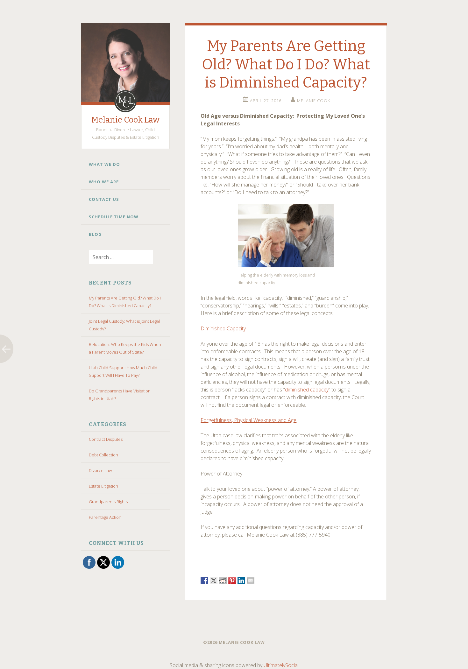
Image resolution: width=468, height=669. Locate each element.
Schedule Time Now (113, 217)
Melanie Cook (313, 100)
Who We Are (104, 182)
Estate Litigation (103, 486)
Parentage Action (105, 517)
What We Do (104, 164)
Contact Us (104, 199)
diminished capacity (307, 389)
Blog (95, 234)
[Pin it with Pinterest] (232, 580)
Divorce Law (100, 470)
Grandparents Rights (108, 501)
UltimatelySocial (281, 665)
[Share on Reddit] (223, 580)
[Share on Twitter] (213, 580)
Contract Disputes (106, 439)
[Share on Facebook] (204, 580)
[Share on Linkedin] (241, 580)
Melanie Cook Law (125, 120)
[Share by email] (250, 580)
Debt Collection (103, 455)
